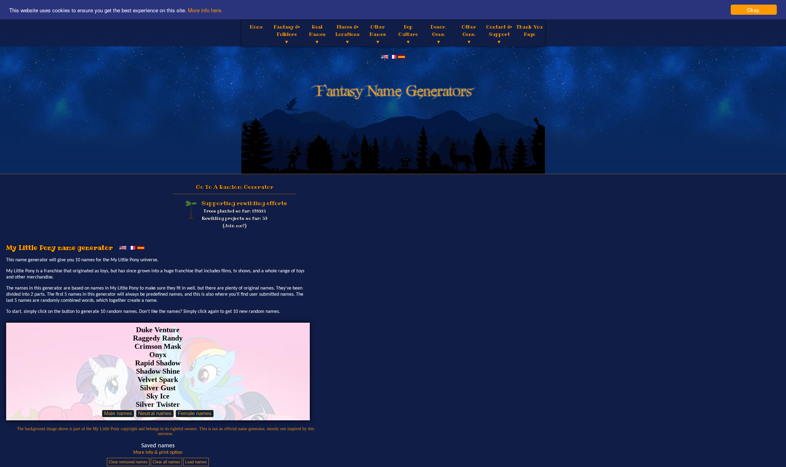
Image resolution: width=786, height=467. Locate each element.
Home (256, 27)
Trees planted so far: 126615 (235, 211)
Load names (196, 462)
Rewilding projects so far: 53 (234, 218)
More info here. (205, 10)
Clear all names (166, 462)
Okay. (754, 10)
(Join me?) (235, 226)
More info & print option (157, 452)
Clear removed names (128, 462)
